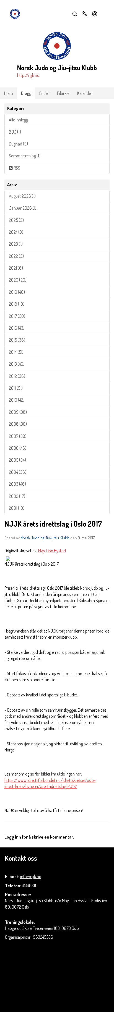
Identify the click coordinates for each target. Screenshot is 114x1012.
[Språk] (85, 14)
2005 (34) (17, 460)
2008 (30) (18, 424)
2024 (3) (16, 232)
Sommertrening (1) (24, 155)
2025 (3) (16, 220)
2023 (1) (16, 244)
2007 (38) (18, 436)
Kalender (84, 93)
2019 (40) (17, 292)
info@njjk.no (30, 876)
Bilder (44, 93)
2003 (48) (17, 484)
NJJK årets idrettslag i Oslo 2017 (53, 523)
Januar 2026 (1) (23, 208)
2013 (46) (17, 364)
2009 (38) (18, 412)
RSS (16, 168)
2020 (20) (18, 280)
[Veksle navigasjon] (105, 14)
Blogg (26, 93)
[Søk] (75, 14)
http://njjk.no (28, 75)
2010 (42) (17, 400)
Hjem (8, 93)
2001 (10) (16, 508)
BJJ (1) (15, 132)
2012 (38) (17, 376)
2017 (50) (17, 316)
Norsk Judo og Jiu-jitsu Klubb (44, 537)
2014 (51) (16, 352)
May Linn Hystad (52, 550)
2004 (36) (17, 472)
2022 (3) (16, 256)
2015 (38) (17, 340)
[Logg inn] (95, 14)
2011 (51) (16, 388)
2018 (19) (16, 304)
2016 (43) (17, 328)
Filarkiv (63, 93)
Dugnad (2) (18, 144)
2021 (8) (16, 268)
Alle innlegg (18, 120)
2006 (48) (17, 448)
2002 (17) (17, 496)
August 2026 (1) (22, 196)
